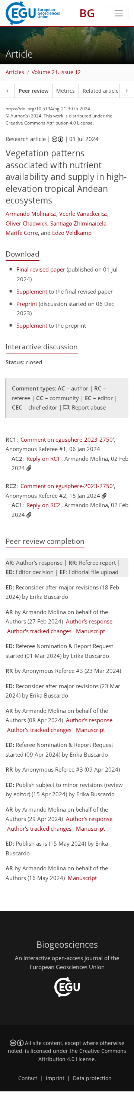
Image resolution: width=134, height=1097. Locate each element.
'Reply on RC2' (43, 505)
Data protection (92, 1078)
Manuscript (90, 631)
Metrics (65, 91)
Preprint (26, 303)
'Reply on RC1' (43, 458)
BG (87, 13)
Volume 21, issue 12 (56, 72)
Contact (27, 1078)
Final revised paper (40, 269)
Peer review (33, 91)
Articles (15, 72)
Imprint (55, 1078)
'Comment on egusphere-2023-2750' (66, 439)
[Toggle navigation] (118, 13)
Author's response (89, 621)
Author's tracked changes (39, 631)
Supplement (31, 291)
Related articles (102, 91)
